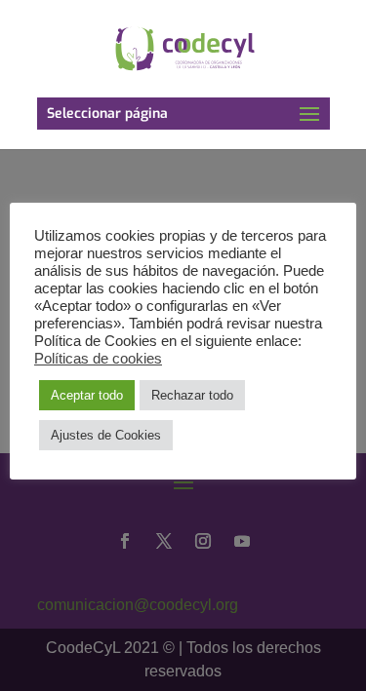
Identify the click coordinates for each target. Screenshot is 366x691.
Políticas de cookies (98, 358)
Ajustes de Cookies (106, 435)
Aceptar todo (87, 395)
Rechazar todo (192, 395)
